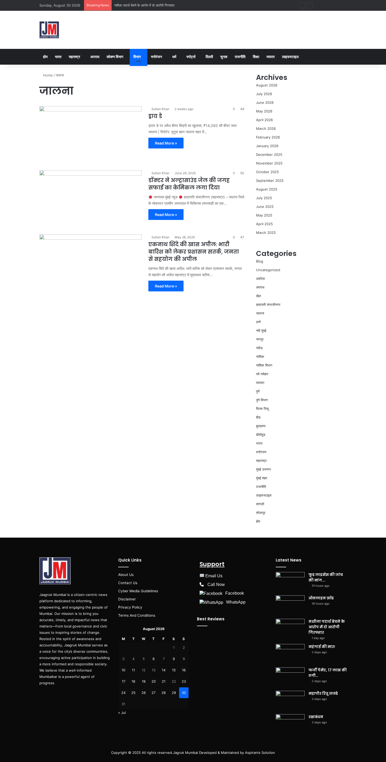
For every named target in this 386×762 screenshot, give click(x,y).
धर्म (174, 56)
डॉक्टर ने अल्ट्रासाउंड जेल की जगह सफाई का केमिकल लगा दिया (189, 184)
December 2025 (269, 154)
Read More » (166, 143)
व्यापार (271, 56)
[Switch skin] (343, 5)
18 (133, 681)
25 (133, 693)
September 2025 (270, 180)
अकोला (260, 278)
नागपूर (260, 339)
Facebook (234, 593)
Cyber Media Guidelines (138, 591)
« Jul (122, 712)
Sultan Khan (160, 109)
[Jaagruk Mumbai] (49, 29)
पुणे (258, 391)
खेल (258, 296)
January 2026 (267, 146)
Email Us (213, 576)
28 (163, 693)
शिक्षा (256, 56)
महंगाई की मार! (322, 646)
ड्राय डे (155, 116)
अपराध (94, 56)
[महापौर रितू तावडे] (290, 700)
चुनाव (223, 56)
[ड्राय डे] (90, 135)
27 (153, 693)
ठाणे (258, 322)
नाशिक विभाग (264, 365)
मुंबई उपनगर (263, 469)
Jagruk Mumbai (185, 752)
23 (184, 681)
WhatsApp (236, 602)
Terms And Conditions (136, 615)
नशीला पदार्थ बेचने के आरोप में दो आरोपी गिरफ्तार (144, 5)
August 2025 (266, 189)
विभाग (137, 56)
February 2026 (268, 137)
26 (144, 693)
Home (47, 75)
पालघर (260, 382)
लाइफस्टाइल (290, 56)
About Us (126, 575)
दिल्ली (209, 56)
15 (174, 670)
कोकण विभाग (115, 56)
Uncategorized (268, 270)
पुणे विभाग (262, 400)
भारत (58, 56)
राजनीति (240, 56)
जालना (260, 313)
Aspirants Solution (259, 752)
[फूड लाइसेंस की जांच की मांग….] (290, 582)
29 (174, 693)
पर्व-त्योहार (262, 374)
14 (163, 670)
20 (154, 681)
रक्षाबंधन (316, 716)
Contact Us (127, 583)
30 (184, 693)
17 (123, 681)
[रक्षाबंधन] (290, 724)
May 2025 (264, 215)
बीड (258, 417)
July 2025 (264, 198)
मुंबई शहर (261, 478)
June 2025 (265, 206)
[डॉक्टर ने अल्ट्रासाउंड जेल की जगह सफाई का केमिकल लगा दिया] (90, 199)
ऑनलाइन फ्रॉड (321, 598)
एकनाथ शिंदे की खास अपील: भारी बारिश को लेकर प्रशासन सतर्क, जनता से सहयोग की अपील (193, 252)
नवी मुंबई (261, 330)
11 (133, 670)
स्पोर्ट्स (190, 56)
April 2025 (264, 224)
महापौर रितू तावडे (323, 693)
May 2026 (264, 111)
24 (123, 693)
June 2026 (265, 102)
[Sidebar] (335, 5)
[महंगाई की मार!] (290, 654)
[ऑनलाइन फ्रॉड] (290, 605)
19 (143, 681)
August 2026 (266, 85)
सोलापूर (260, 513)
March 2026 (266, 128)
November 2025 (269, 163)
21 (163, 681)
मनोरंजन (156, 56)
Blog (259, 261)
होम (45, 56)
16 (184, 670)
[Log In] (319, 5)
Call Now (216, 584)
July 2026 (264, 94)
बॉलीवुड (260, 435)
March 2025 (266, 232)
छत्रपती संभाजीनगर (268, 304)
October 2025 (267, 172)
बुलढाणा (260, 426)
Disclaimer (127, 599)
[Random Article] (327, 5)
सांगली (260, 504)
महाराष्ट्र (74, 56)
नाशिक (260, 356)
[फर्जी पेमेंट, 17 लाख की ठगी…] (290, 677)
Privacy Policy (130, 607)
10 (123, 670)
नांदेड (259, 348)
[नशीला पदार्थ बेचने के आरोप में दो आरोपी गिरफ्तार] (290, 629)
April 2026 (264, 120)
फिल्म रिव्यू (262, 408)
